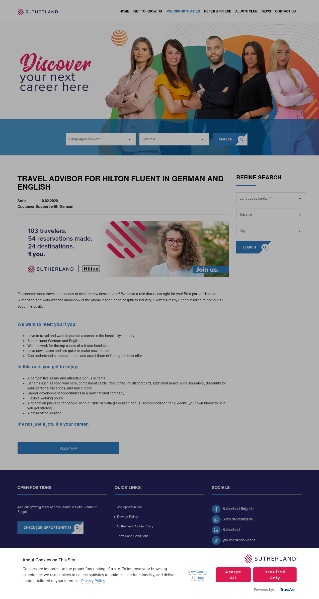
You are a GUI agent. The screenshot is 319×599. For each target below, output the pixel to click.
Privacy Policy (93, 581)
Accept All (233, 575)
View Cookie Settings (197, 575)
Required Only (274, 575)
